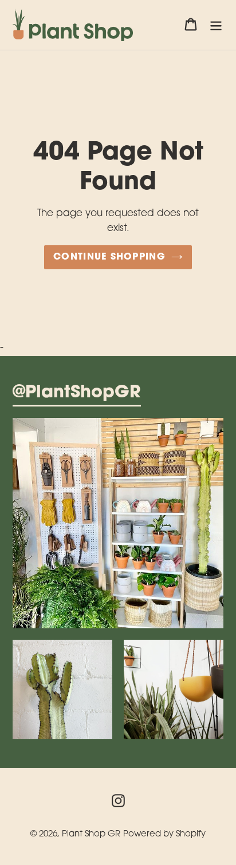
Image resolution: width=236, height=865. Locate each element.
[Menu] (216, 25)
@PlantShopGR (77, 393)
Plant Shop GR (91, 834)
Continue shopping (109, 257)
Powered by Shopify (164, 834)
